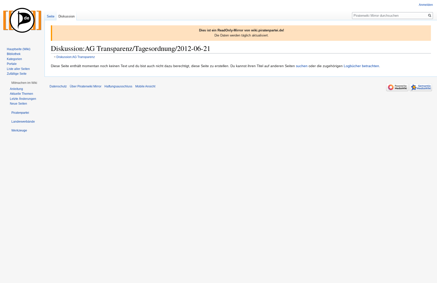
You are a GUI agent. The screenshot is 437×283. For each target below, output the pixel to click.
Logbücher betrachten (361, 66)
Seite (50, 16)
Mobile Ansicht (145, 86)
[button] (24, 83)
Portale (12, 64)
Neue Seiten (18, 103)
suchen (302, 66)
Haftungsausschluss (118, 86)
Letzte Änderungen (23, 99)
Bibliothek (13, 54)
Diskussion (66, 16)
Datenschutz (58, 86)
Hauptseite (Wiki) (18, 49)
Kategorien (14, 59)
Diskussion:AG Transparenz (75, 57)
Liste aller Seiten (18, 69)
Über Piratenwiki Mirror (85, 86)
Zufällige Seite (17, 74)
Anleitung (16, 89)
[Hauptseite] (22, 20)
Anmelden (426, 5)
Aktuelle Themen (21, 94)
